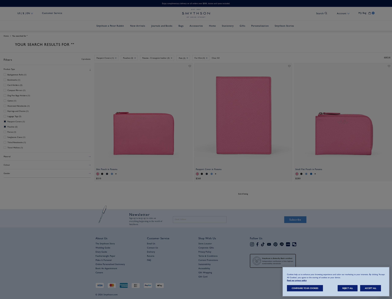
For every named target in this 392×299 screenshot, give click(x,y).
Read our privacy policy (297, 280)
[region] (336, 282)
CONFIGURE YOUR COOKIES (305, 288)
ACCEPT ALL (370, 288)
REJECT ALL (347, 288)
